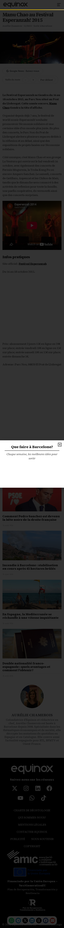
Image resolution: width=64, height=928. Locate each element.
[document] (32, 464)
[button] (60, 444)
